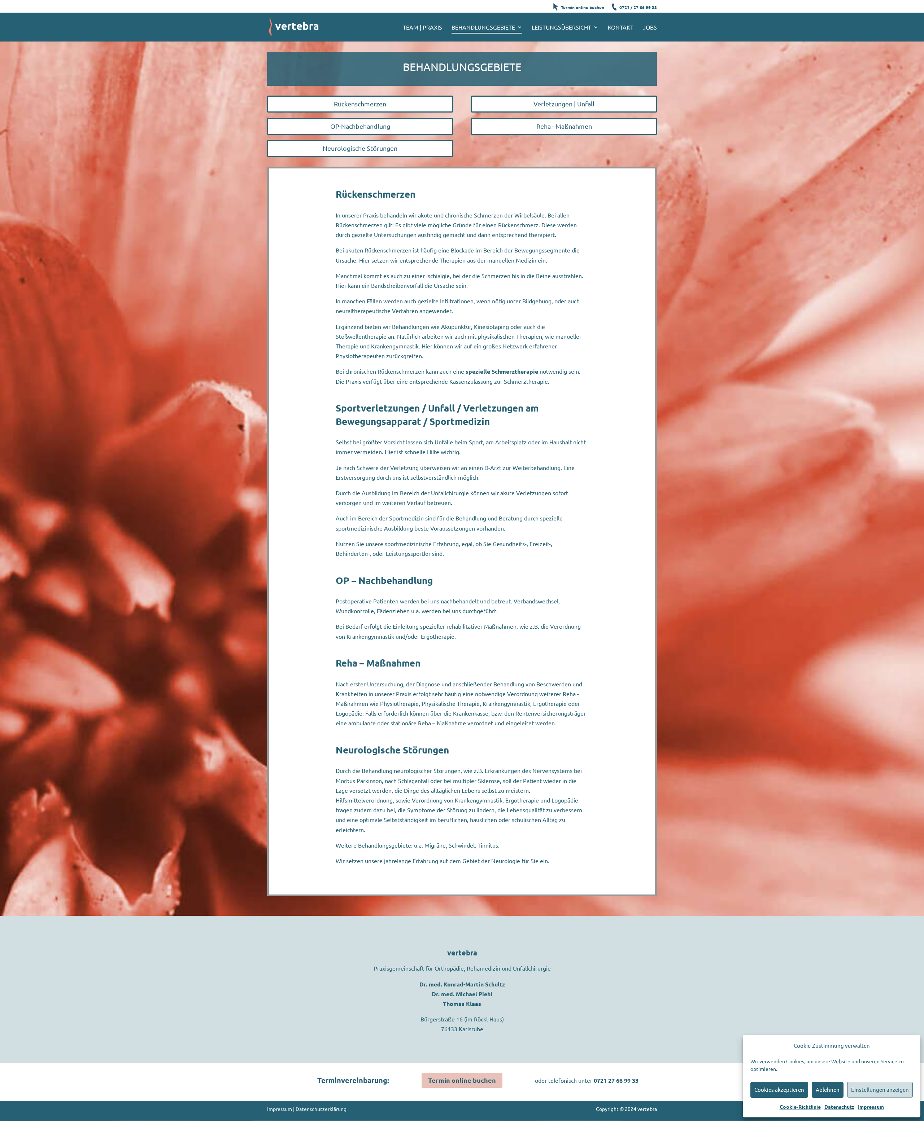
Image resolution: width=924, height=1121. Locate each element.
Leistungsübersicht (561, 28)
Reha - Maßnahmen (564, 126)
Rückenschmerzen (360, 103)
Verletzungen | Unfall (563, 103)
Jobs (650, 28)
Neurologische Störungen (360, 148)
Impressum (871, 1106)
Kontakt (620, 28)
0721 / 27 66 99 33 (638, 7)
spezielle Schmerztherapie (502, 371)
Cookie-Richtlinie (800, 1106)
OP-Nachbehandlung (360, 126)
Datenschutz (839, 1106)
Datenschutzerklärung (321, 1108)
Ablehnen (828, 1089)
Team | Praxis (422, 28)
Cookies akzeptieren (779, 1089)
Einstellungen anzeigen (880, 1089)
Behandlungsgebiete (483, 28)
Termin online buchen (582, 7)
